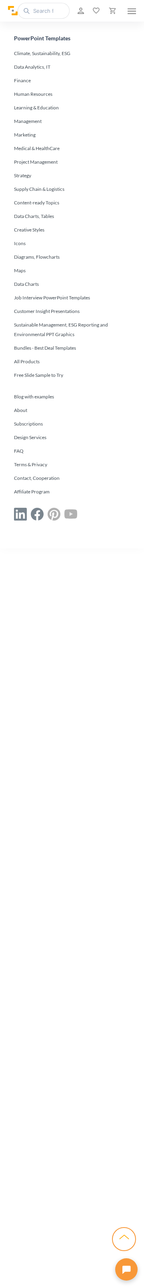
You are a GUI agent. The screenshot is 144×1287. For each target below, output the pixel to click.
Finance (22, 80)
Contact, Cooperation (37, 478)
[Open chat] (126, 1269)
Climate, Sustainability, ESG (42, 53)
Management (28, 121)
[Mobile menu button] (132, 10)
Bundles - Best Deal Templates (45, 348)
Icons (20, 243)
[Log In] (80, 11)
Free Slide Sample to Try (38, 375)
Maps (20, 270)
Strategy (22, 175)
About (20, 410)
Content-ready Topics (36, 203)
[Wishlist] (95, 11)
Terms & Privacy (30, 464)
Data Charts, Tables (34, 216)
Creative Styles (29, 230)
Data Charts (26, 284)
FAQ (19, 451)
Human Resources (33, 94)
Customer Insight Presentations (47, 311)
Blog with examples (34, 397)
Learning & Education (36, 108)
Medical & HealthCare (37, 148)
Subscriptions (28, 424)
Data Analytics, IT (32, 67)
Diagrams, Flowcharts (37, 257)
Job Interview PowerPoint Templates (52, 298)
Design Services (30, 437)
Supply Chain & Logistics (39, 189)
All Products (27, 361)
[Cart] (112, 11)
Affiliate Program (32, 492)
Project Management (36, 162)
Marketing (25, 135)
